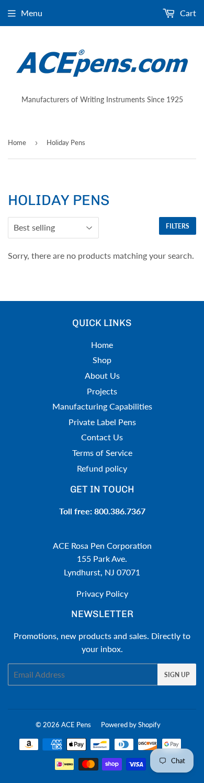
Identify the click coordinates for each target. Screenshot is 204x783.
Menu (31, 13)
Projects (102, 391)
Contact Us (102, 437)
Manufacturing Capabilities (102, 406)
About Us (102, 375)
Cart (187, 13)
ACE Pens (76, 724)
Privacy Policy (102, 593)
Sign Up (176, 675)
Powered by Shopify (131, 724)
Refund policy (102, 468)
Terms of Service (102, 452)
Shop (102, 360)
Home (17, 142)
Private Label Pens (102, 422)
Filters (177, 226)
